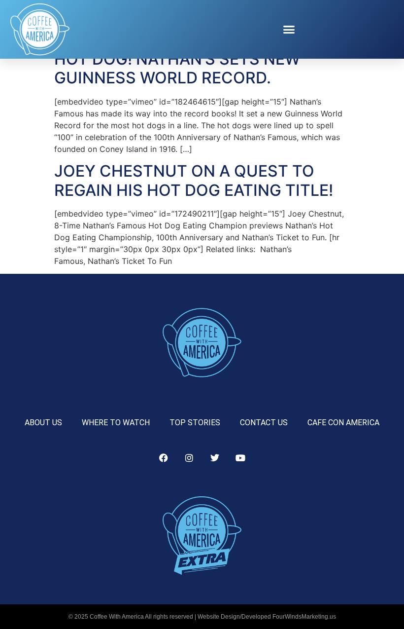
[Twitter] (215, 458)
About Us (43, 422)
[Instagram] (189, 458)
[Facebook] (163, 458)
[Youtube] (240, 458)
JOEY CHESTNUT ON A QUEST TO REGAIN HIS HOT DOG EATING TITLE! (193, 180)
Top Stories (194, 422)
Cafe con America (343, 422)
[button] (289, 29)
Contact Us (264, 422)
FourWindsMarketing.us (304, 616)
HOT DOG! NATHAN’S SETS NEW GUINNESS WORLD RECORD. (177, 68)
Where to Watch (116, 422)
